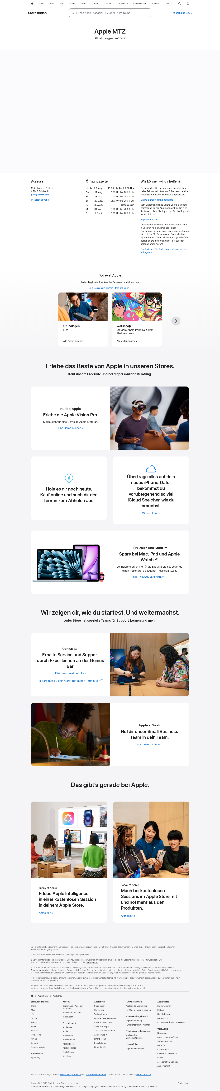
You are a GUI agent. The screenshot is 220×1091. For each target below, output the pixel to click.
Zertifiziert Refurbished (104, 1031)
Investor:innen (163, 1049)
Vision (33, 1027)
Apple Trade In (100, 1035)
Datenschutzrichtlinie (40, 1087)
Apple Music (68, 1036)
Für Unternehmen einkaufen (138, 1010)
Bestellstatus (99, 1043)
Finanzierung (100, 1039)
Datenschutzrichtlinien (41, 970)
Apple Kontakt (163, 1066)
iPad (33, 1014)
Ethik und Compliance (167, 1054)
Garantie (161, 1045)
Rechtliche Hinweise (138, 1087)
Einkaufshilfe (99, 1047)
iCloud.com (68, 1017)
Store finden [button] (37, 13)
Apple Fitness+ (69, 1044)
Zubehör (35, 1043)
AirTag (34, 1039)
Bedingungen (92, 962)
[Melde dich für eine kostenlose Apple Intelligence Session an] (69, 840)
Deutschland (183, 1083)
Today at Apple (100, 1014)
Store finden (99, 1006)
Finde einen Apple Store (70, 1074)
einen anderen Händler (96, 1074)
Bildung (160, 1010)
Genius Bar (99, 1010)
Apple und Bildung (134, 1021)
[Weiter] (175, 321)
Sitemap (153, 1087)
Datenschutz (163, 1018)
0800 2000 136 (143, 1074)
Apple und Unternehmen (136, 1006)
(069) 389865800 (40, 194)
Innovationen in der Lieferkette (171, 1022)
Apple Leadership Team (167, 1037)
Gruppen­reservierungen (105, 1018)
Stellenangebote (164, 1041)
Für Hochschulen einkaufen (138, 1025)
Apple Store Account (72, 1013)
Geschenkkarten (38, 1047)
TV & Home (36, 1035)
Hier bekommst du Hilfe (69, 673)
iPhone (34, 1018)
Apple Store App (101, 1027)
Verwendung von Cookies (64, 1087)
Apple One (67, 1027)
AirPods (34, 1031)
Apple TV (67, 1031)
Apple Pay (35, 1058)
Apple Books (68, 1052)
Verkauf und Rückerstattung (113, 1087)
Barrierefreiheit (164, 1006)
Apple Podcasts (69, 1048)
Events (160, 1058)
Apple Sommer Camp (103, 1022)
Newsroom (162, 1033)
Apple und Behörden (135, 1048)
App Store (67, 1056)
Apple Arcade (69, 1040)
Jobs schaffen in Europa (167, 1062)
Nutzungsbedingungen (88, 1087)
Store (33, 1006)
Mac (33, 1010)
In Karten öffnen (39, 199)
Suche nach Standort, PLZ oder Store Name (103, 13)
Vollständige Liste (181, 13)
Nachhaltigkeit (163, 1014)
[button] (179, 3)
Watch (34, 1022)
